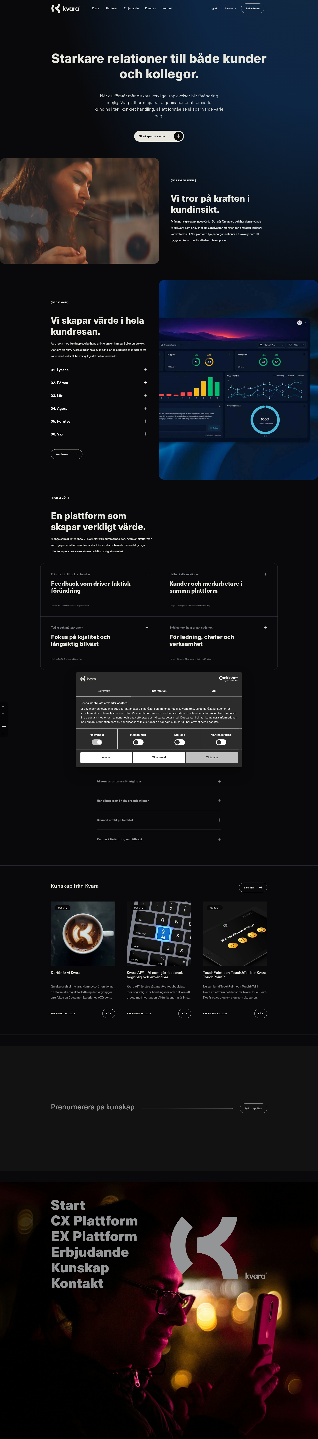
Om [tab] (214, 691)
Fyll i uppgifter (253, 1108)
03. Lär (57, 395)
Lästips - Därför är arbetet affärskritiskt (66, 659)
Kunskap (150, 8)
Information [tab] (159, 691)
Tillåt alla (212, 757)
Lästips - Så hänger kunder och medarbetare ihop (190, 605)
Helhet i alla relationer (184, 574)
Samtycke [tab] (104, 691)
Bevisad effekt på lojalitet (115, 820)
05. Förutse (60, 421)
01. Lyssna (60, 369)
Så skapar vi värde (152, 136)
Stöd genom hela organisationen (191, 627)
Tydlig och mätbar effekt (67, 627)
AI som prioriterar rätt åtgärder (119, 781)
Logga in (213, 8)
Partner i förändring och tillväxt (119, 839)
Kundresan (62, 454)
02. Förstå (59, 382)
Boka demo (252, 8)
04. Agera (59, 408)
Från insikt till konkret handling (71, 574)
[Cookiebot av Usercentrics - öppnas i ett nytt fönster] (222, 679)
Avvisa (106, 757)
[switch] (138, 742)
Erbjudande (131, 8)
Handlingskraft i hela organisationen (123, 800)
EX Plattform (94, 1235)
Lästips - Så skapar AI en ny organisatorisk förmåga (190, 659)
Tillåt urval (159, 757)
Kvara (95, 8)
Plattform (111, 8)
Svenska (229, 8)
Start (68, 1204)
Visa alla (249, 887)
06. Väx (57, 434)
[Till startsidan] (66, 8)
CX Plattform (94, 1220)
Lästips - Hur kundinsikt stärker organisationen (70, 605)
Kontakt (167, 8)
